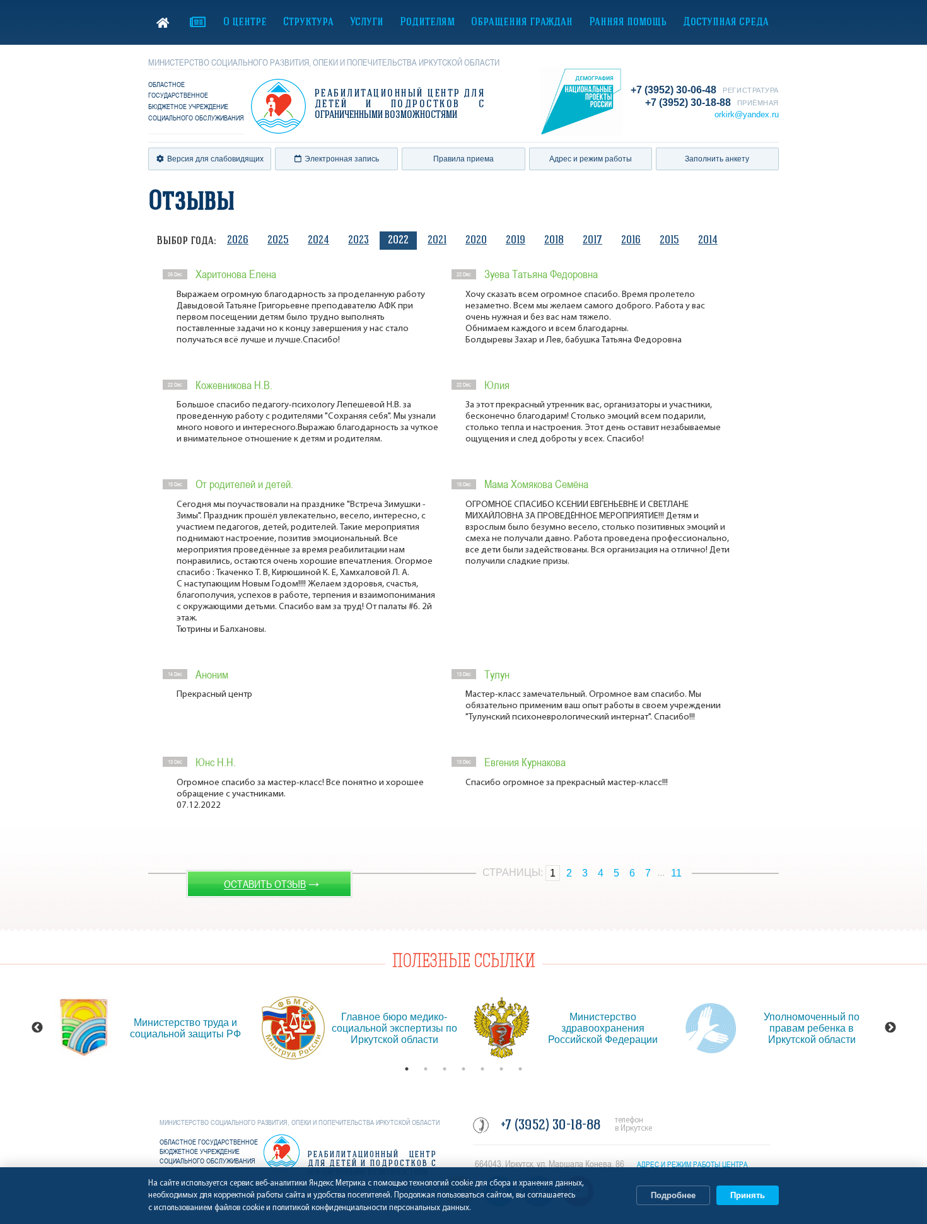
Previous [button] (37, 1028)
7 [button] (520, 1069)
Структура (308, 22)
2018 (554, 241)
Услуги (366, 22)
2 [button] (425, 1069)
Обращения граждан (522, 22)
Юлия (497, 385)
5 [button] (482, 1069)
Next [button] (890, 1028)
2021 (437, 241)
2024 (318, 241)
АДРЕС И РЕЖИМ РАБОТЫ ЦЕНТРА (692, 1164)
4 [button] (463, 1069)
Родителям (427, 22)
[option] (151, 1027)
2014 (708, 241)
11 (676, 873)
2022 (398, 241)
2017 (592, 241)
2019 (515, 241)
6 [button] (501, 1069)
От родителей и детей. (244, 484)
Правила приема (463, 158)
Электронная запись (342, 158)
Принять (747, 1195)
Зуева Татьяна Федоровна (541, 274)
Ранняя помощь (628, 22)
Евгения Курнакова (525, 762)
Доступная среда (726, 22)
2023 (358, 241)
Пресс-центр (198, 22)
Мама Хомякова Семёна (536, 484)
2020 (476, 241)
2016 (631, 241)
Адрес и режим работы (590, 158)
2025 (278, 241)
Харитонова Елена (235, 274)
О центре (245, 22)
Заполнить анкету (717, 158)
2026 (237, 241)
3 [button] (444, 1069)
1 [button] (406, 1069)
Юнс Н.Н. (215, 762)
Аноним (211, 674)
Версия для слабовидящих (215, 158)
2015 (669, 241)
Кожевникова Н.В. (233, 385)
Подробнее (673, 1195)
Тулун (497, 674)
